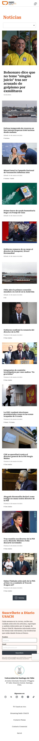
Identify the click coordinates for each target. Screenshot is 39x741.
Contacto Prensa (19, 720)
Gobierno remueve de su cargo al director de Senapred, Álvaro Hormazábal (18, 251)
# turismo (6, 138)
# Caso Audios (8, 338)
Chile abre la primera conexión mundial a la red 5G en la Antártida (19, 290)
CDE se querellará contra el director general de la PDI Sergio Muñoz (18, 456)
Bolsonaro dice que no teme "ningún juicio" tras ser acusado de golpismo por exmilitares (19, 81)
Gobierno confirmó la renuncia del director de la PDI (19, 330)
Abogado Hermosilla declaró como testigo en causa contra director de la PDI (19, 498)
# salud (12, 178)
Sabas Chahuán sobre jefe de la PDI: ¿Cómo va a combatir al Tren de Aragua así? (19, 582)
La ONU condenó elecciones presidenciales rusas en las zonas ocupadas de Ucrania (18, 414)
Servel (19, 733)
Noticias (21, 598)
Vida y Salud (8, 167)
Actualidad (8, 68)
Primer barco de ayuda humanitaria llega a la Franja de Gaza (19, 211)
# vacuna (6, 178)
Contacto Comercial (19, 726)
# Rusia (6, 422)
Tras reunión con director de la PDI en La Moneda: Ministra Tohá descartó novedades (19, 540)
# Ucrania (11, 422)
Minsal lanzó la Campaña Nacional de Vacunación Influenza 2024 (19, 171)
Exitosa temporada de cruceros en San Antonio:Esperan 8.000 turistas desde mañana (19, 130)
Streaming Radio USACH (19, 713)
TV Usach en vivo (19, 706)
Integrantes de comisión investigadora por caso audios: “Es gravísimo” (19, 372)
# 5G (5, 298)
